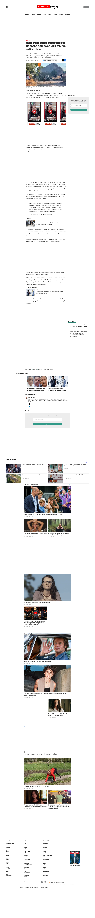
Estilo (25, 852)
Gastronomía (45, 868)
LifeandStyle (8, 852)
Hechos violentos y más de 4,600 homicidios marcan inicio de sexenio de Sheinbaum (50, 223)
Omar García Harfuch (48, 369)
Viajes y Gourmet (8, 875)
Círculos (7, 871)
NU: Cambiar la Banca (75, 865)
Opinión (7, 863)
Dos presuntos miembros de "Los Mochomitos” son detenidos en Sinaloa (57, 389)
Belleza (7, 874)
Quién (7, 867)
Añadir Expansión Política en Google (50, 60)
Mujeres (7, 851)
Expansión (8, 840)
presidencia (39, 220)
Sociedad (61, 14)
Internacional (8, 846)
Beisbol (44, 858)
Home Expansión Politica (10, 843)
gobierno (27, 14)
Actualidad (45, 848)
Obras (7, 848)
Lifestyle (44, 863)
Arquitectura (26, 867)
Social (25, 874)
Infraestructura (27, 866)
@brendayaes (36, 90)
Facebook (88, 7)
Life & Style (27, 851)
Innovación (45, 842)
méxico (33, 14)
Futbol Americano (46, 859)
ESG (6, 850)
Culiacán (40, 369)
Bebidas (44, 870)
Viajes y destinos (46, 871)
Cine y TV (25, 856)
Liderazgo (45, 850)
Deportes (26, 855)
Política (8, 855)
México (28, 40)
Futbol (44, 856)
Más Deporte (45, 862)
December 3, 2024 (47, 214)
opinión (55, 14)
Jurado (44, 876)
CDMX (44, 14)
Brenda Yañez (31, 397)
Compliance (27, 887)
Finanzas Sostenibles (46, 840)
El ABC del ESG (45, 843)
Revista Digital (45, 864)
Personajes (45, 872)
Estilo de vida (26, 848)
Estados (7, 862)
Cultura (25, 840)
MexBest (45, 867)
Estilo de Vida (45, 875)
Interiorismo (26, 868)
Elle (25, 843)
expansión (67, 14)
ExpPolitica (42, 882)
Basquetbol (45, 860)
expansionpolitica (45, 882)
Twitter (84, 7)
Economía (7, 844)
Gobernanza (26, 875)
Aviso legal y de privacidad (34, 887)
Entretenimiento (27, 854)
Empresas (7, 842)
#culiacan (39, 203)
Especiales (45, 852)
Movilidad (26, 876)
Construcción (26, 863)
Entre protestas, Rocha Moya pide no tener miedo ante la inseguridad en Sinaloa (36, 389)
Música (25, 858)
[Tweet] (63, 60)
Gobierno (7, 856)
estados (49, 14)
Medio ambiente (27, 872)
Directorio (46, 887)
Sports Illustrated (47, 855)
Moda (7, 872)
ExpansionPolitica (48, 882)
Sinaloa (35, 369)
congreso (39, 14)
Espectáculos (8, 868)
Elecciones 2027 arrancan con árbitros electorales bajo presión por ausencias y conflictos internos (78, 326)
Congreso (7, 859)
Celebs (25, 847)
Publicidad (21, 887)
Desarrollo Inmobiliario (28, 864)
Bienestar (45, 874)
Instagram (86, 7)
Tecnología (8, 847)
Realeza (7, 870)
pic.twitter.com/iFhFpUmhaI (47, 211)
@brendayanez (34, 407)
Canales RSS (42, 887)
